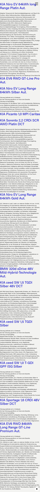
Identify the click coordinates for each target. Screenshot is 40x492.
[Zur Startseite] (3, 3)
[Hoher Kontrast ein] (37, 489)
